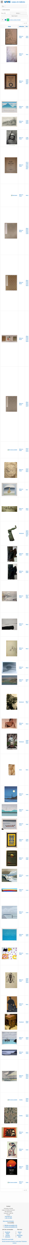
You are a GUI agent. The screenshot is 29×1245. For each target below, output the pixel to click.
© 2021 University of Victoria (8, 1241)
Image (9, 26)
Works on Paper (21, 37)
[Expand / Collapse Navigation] (2, 2)
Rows (2, 13)
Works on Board (21, 231)
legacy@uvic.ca (8, 1216)
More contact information (8, 1221)
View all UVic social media (7, 1239)
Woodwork (21, 1022)
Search (19, 1232)
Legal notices (18, 1241)
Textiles (21, 1099)
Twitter (7, 1233)
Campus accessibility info (10, 1227)
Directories (19, 1235)
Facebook (7, 1232)
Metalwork (21, 533)
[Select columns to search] (3, 6)
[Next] (26, 23)
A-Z (20, 1233)
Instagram (7, 1236)
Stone (20, 769)
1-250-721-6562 (8, 1218)
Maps (19, 1236)
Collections (21, 26)
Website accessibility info (10, 1225)
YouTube (7, 1235)
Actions (17, 13)
